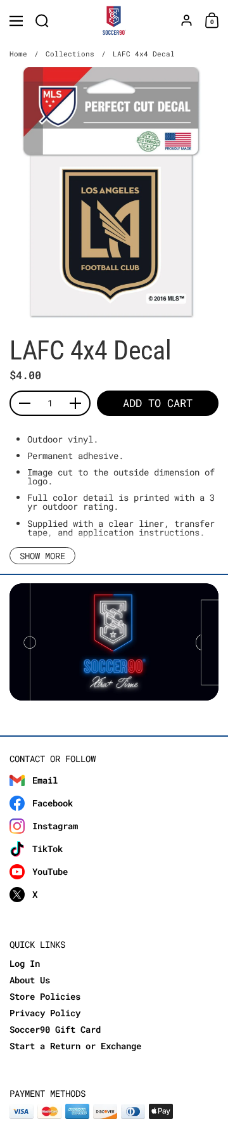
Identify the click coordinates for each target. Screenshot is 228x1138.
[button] (42, 20)
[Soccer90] (114, 21)
